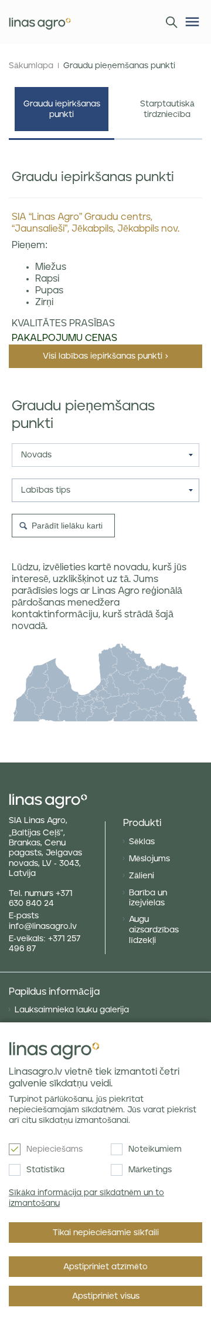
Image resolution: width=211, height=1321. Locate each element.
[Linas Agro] (40, 22)
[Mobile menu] (192, 22)
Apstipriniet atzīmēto (105, 1267)
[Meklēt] (169, 21)
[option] (61, 113)
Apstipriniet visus (105, 1296)
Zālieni (141, 876)
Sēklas (142, 842)
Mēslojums (149, 859)
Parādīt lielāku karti (67, 525)
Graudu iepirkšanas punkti (61, 109)
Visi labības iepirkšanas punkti (102, 356)
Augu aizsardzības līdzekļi (154, 930)
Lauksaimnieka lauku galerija (72, 1010)
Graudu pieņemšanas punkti (119, 66)
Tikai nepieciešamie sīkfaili (106, 1233)
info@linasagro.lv (43, 926)
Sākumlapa (31, 66)
